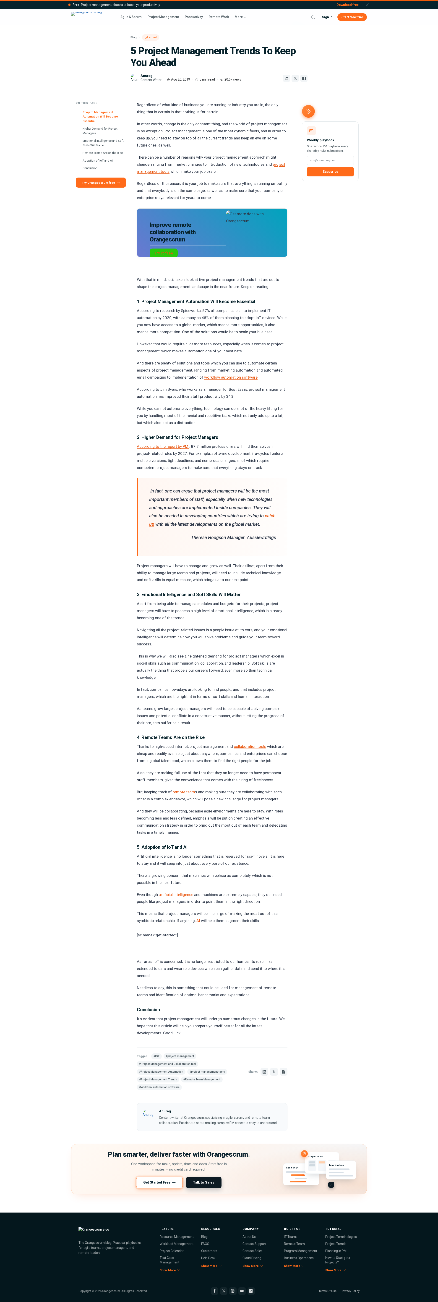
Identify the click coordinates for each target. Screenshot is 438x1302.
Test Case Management (169, 1260)
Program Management (300, 1251)
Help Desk (208, 1258)
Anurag (165, 1111)
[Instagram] (233, 1291)
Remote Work (219, 17)
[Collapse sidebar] (308, 111)
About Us (249, 1237)
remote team (184, 792)
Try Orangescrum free (98, 182)
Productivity (194, 17)
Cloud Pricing (251, 1258)
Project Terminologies (341, 1237)
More (239, 17)
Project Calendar (172, 1251)
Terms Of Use (327, 1291)
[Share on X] (295, 78)
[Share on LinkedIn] (286, 78)
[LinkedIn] (251, 1291)
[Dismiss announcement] (367, 4)
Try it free (163, 253)
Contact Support (254, 1244)
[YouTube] (242, 1291)
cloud (152, 37)
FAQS (205, 1244)
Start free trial (352, 17)
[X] (223, 1291)
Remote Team (294, 1244)
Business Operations (299, 1258)
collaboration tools (250, 746)
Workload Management (176, 1244)
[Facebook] (214, 1291)
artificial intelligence (176, 894)
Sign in (327, 17)
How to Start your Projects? (337, 1260)
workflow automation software (231, 377)
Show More (168, 1270)
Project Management (163, 17)
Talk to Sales (203, 1182)
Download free (347, 4)
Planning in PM (336, 1251)
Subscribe (330, 171)
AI (198, 920)
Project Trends (335, 1244)
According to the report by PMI (163, 446)
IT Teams (290, 1237)
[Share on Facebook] (304, 78)
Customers (209, 1251)
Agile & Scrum (131, 17)
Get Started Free (156, 1182)
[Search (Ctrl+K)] (313, 17)
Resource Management (177, 1237)
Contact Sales (252, 1251)
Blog (133, 37)
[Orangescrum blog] (111, 1232)
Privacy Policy (351, 1291)
